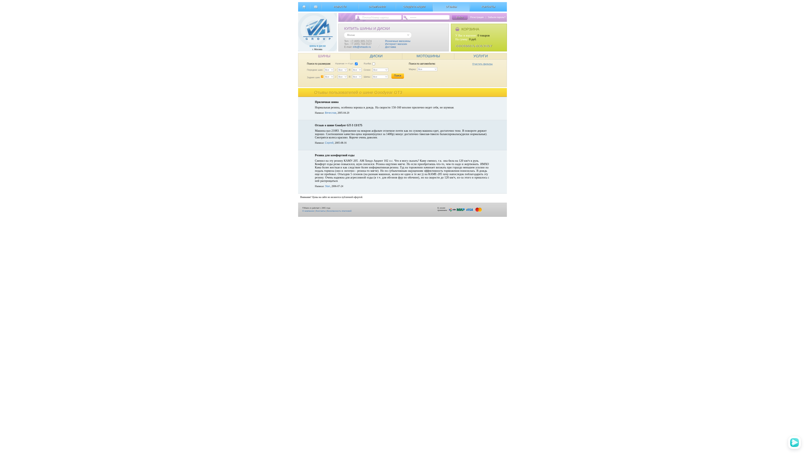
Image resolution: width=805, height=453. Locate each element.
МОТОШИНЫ (428, 56)
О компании (308, 211)
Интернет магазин (396, 44)
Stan (327, 186)
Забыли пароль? (496, 17)
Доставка (390, 47)
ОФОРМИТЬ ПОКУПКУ (473, 46)
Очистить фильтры (482, 64)
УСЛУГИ (480, 56)
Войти (460, 17)
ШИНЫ (324, 56)
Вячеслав (330, 112)
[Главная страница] (303, 8)
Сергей (329, 142)
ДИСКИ (376, 56)
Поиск (397, 75)
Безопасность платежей (339, 211)
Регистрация (477, 17)
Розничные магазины (397, 41)
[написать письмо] (315, 8)
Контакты (320, 211)
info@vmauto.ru (362, 47)
